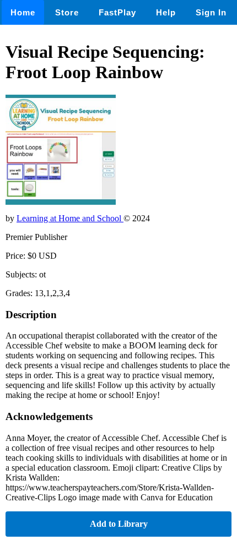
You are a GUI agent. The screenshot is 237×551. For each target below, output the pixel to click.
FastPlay (117, 12)
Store (67, 12)
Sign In (211, 12)
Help (166, 12)
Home (22, 12)
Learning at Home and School (70, 218)
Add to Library (119, 523)
